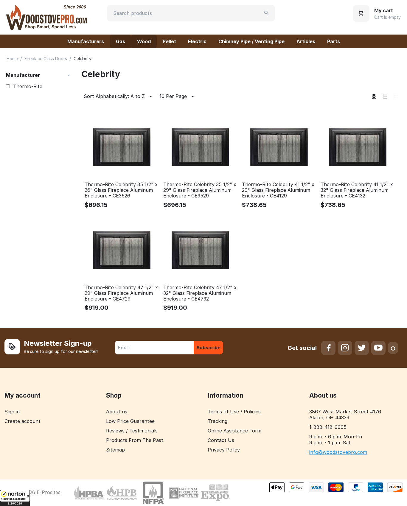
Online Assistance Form (234, 431)
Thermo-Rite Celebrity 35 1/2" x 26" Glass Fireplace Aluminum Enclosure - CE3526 (121, 190)
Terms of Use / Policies (234, 412)
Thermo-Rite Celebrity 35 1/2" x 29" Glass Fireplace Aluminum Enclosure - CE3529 (199, 190)
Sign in (12, 412)
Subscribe (208, 348)
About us (116, 412)
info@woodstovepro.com (338, 452)
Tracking (217, 421)
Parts (333, 41)
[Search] (266, 13)
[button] (15, 498)
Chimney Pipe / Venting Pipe (251, 41)
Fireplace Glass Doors (45, 58)
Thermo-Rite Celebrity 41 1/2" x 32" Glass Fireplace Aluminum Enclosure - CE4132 (357, 190)
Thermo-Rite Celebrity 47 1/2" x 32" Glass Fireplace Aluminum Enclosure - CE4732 (200, 293)
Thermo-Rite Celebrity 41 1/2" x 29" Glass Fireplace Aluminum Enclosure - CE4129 (278, 190)
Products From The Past (134, 440)
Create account (22, 421)
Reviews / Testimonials (132, 431)
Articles (305, 41)
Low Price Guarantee (130, 421)
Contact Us (221, 440)
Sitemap (115, 450)
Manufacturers (85, 41)
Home (12, 58)
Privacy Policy (224, 450)
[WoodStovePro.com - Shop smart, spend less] (46, 17)
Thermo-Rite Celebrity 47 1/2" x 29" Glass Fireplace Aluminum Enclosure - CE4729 (121, 293)
